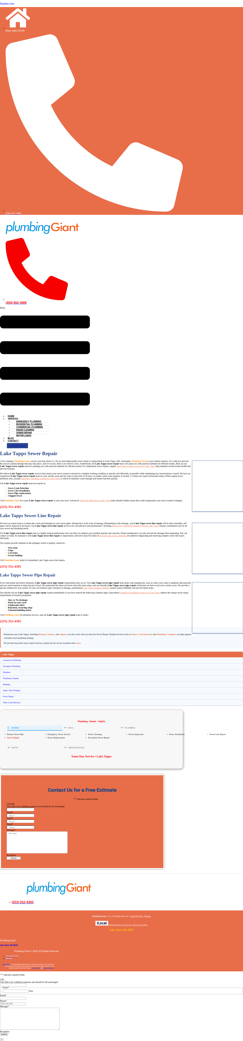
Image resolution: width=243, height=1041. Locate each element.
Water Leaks (23, 435)
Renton (42, 634)
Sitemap (147, 916)
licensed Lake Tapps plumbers (112, 535)
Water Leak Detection (141, 634)
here (78, 643)
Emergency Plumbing (11, 666)
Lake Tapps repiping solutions (96, 588)
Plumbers (6, 672)
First (31, 991)
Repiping (6, 684)
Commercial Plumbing (12, 660)
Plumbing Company (166, 634)
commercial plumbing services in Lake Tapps (140, 592)
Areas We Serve (136, 916)
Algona (62, 634)
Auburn (51, 634)
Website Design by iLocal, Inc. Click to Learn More (128, 925)
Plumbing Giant (7, 3)
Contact (13, 441)
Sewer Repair (8, 696)
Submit (13, 858)
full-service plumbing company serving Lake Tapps (136, 526)
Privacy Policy (36, 968)
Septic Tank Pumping (11, 690)
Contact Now (17, 445)
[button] (45, 360)
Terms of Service (48, 968)
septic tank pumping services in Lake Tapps (135, 466)
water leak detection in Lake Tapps (94, 500)
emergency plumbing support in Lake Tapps (40, 478)
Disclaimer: (6, 964)
